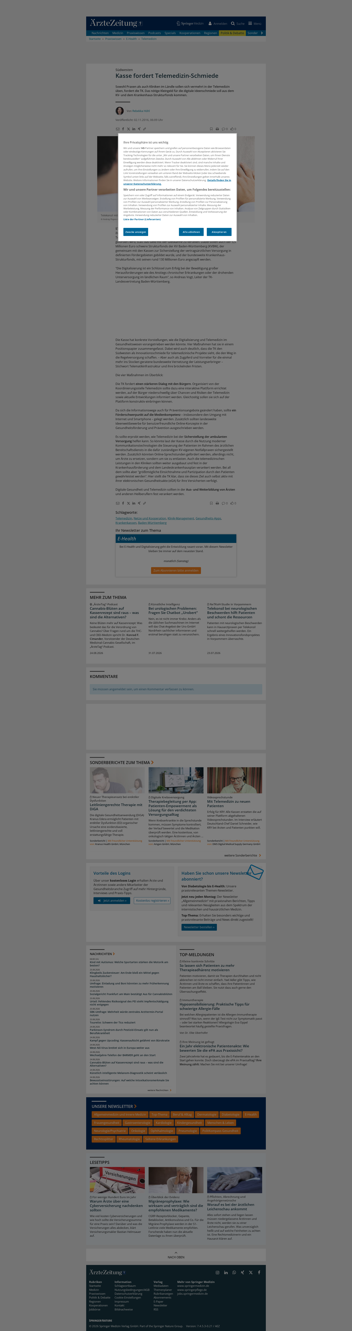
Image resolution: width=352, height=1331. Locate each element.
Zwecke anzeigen (135, 232)
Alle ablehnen (191, 232)
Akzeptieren (219, 232)
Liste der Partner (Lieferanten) (142, 219)
